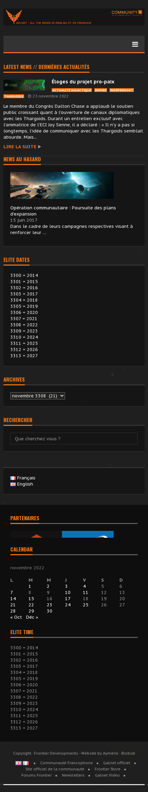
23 (49, 605)
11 (85, 592)
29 (31, 611)
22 (31, 605)
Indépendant (121, 90)
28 (13, 611)
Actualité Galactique (71, 90)
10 (68, 592)
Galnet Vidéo (107, 775)
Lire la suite (19, 146)
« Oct (16, 617)
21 (13, 605)
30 (49, 611)
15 (31, 599)
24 (68, 605)
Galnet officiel (116, 762)
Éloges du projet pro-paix (83, 82)
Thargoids (13, 96)
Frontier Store (107, 769)
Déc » (32, 617)
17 (68, 599)
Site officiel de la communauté (54, 769)
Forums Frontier (36, 775)
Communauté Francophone (66, 762)
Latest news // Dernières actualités (46, 67)
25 (85, 605)
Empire (100, 90)
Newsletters (73, 775)
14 (13, 599)
